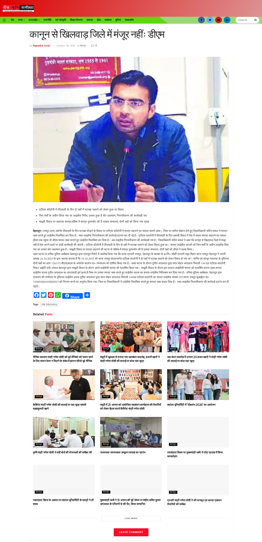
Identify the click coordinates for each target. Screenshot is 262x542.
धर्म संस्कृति (60, 20)
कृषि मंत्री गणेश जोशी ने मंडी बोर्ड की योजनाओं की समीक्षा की (62, 452)
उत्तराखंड (33, 20)
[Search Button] (256, 20)
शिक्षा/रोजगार (76, 20)
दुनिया (118, 20)
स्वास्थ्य (108, 20)
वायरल (90, 20)
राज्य (20, 20)
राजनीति (47, 20)
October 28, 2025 (65, 46)
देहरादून (83, 46)
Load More (131, 518)
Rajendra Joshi (41, 46)
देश (12, 20)
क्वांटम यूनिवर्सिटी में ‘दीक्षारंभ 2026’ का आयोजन (191, 404)
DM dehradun (49, 304)
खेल (99, 20)
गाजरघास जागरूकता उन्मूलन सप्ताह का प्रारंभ (122, 452)
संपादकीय (129, 20)
